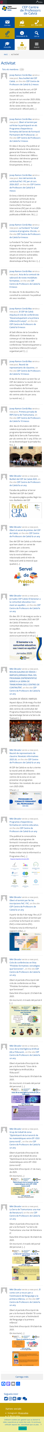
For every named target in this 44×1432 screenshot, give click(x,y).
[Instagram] (10, 1399)
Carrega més (22, 1376)
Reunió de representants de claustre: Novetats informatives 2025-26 (24, 756)
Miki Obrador (16, 476)
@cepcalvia (23, 1413)
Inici (6, 54)
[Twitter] (6, 1399)
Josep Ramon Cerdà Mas (21, 75)
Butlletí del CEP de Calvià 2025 (23, 479)
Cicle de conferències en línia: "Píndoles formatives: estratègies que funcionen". (25, 965)
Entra (40, 2)
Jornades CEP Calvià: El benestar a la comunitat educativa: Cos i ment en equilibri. (25, 602)
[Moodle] (19, 1399)
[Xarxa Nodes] (25, 1399)
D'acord (23, 1428)
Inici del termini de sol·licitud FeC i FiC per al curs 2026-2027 (23, 181)
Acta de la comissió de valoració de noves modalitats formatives (24, 277)
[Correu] (14, 1399)
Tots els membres (12, 69)
